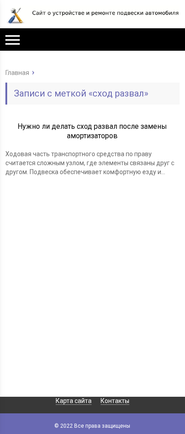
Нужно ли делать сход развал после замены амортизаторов (92, 131)
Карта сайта (74, 400)
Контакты (115, 400)
